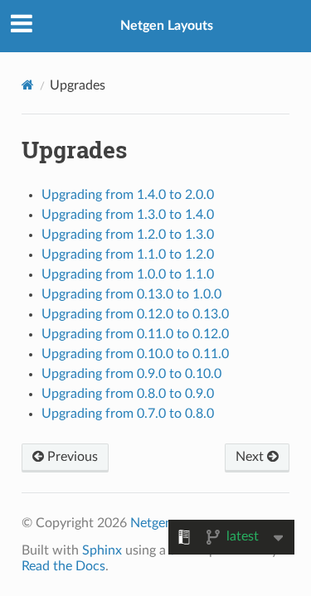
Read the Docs (63, 566)
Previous (71, 456)
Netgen (151, 523)
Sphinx (102, 550)
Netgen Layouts (166, 25)
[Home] (28, 85)
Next (251, 456)
